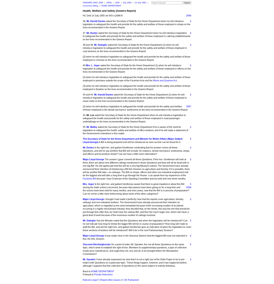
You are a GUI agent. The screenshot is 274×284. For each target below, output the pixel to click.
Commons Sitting (91, 6)
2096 (188, 15)
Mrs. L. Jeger (93, 65)
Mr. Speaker (89, 259)
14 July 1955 (141, 3)
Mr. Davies (88, 147)
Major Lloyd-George (93, 159)
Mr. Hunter (92, 33)
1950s (109, 3)
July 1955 (127, 3)
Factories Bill (89, 178)
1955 (117, 3)
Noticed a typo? (91, 280)
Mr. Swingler (100, 45)
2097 (188, 106)
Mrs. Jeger (88, 184)
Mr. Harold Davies (95, 21)
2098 (188, 187)
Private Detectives (103, 274)
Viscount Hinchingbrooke (97, 244)
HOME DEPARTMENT (111, 6)
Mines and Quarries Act (165, 80)
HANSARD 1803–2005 (93, 3)
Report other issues (110, 280)
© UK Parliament (130, 280)
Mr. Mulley (91, 127)
